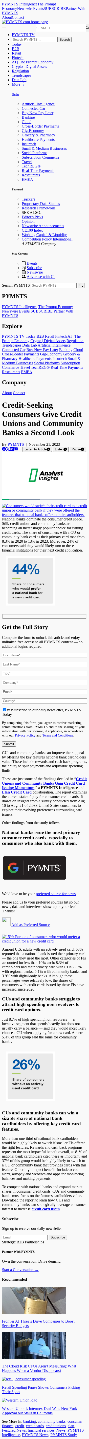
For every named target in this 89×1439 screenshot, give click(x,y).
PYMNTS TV (23, 35)
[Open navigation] (4, 27)
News (61, 1430)
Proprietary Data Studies (41, 204)
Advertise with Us (41, 277)
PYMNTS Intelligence (19, 4)
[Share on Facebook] (4, 449)
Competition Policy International (47, 239)
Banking (28, 117)
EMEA (27, 179)
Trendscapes (21, 75)
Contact (18, 17)
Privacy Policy (25, 735)
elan (71, 1426)
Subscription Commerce (40, 157)
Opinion (28, 221)
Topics (15, 94)
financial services (41, 1430)
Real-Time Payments (38, 170)
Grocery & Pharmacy (38, 135)
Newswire (25, 8)
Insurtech (29, 144)
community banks (52, 1421)
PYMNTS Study (63, 1435)
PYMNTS (16, 444)
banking (29, 1421)
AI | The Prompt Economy (32, 62)
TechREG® (31, 166)
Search (65, 39)
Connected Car (33, 108)
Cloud (26, 122)
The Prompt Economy (55, 307)
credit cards (35, 1426)
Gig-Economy (33, 131)
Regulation (20, 71)
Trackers (28, 199)
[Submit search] (81, 285)
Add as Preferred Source (30, 924)
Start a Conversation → (20, 1270)
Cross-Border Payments (40, 126)
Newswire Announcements (43, 226)
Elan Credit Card (17, 792)
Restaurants (31, 175)
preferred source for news (56, 894)
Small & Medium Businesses (44, 148)
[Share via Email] (16, 449)
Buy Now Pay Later (37, 113)
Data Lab (19, 80)
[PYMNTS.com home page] (25, 22)
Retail (16, 53)
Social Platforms (34, 153)
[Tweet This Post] (8, 449)
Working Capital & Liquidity (44, 235)
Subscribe (34, 268)
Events (38, 8)
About (7, 17)
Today (17, 44)
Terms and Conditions (57, 735)
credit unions (56, 1426)
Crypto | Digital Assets (29, 66)
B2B (15, 49)
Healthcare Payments (38, 139)
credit (19, 1426)
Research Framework (38, 208)
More (16, 84)
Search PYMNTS (16, 285)
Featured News (14, 1430)
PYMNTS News (35, 1435)
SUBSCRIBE (55, 8)
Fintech (17, 57)
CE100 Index (32, 230)
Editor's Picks (32, 217)
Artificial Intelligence (38, 104)
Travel (27, 162)
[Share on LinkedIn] (12, 449)
